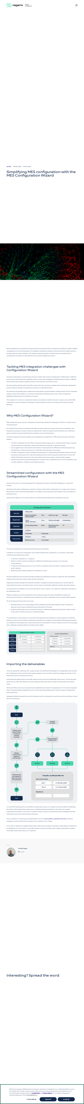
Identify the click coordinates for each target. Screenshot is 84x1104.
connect (22, 852)
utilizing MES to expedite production (55, 819)
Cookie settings (31, 1099)
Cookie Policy (36, 1093)
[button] (76, 5)
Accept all (66, 1099)
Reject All (48, 1099)
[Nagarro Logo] (19, 5)
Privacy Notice (47, 1093)
